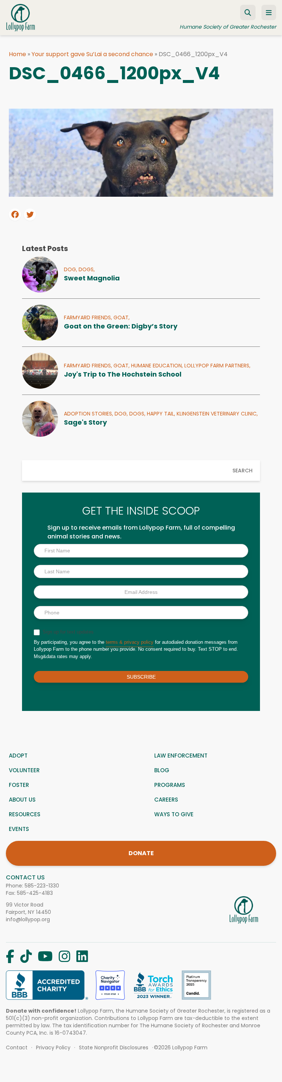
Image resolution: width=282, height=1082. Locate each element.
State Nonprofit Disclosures (113, 1047)
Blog (161, 770)
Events (19, 829)
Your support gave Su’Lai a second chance (92, 54)
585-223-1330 (42, 885)
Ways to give (174, 814)
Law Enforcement (180, 755)
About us (22, 799)
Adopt (18, 755)
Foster (19, 785)
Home (17, 54)
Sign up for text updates (67, 632)
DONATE (141, 853)
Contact (17, 1047)
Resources (24, 814)
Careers (166, 799)
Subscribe (141, 677)
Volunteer (24, 770)
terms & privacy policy (129, 642)
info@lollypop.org (28, 919)
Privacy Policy (53, 1047)
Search (242, 470)
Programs (169, 785)
